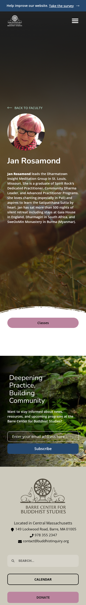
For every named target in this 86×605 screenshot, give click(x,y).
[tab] (43, 323)
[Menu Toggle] (75, 20)
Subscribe (43, 448)
